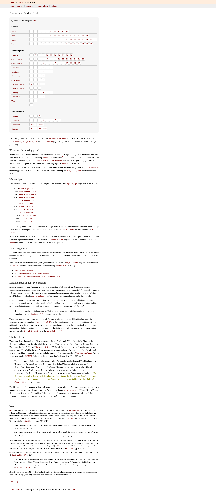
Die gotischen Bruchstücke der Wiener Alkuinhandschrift (37, 276)
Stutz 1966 (19, 382)
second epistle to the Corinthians (49, 160)
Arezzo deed (27, 221)
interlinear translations (57, 138)
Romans (15, 55)
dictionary (30, 6)
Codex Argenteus (26, 188)
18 (83, 35)
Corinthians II (17, 63)
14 (67, 35)
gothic (21, 2)
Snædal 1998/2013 (43, 322)
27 (67, 31)
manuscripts (47, 157)
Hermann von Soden (84, 353)
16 (75, 35)
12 (59, 35)
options (54, 6)
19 (87, 35)
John (13, 35)
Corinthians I (17, 59)
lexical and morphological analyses (23, 141)
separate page (72, 183)
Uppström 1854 (68, 229)
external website (56, 239)
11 (55, 31)
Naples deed (27, 218)
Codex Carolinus (26, 206)
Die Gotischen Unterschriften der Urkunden (31, 273)
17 (79, 35)
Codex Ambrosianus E (27, 203)
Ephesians (16, 67)
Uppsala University (31, 331)
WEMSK (29, 356)
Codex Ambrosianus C (27, 197)
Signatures (16, 124)
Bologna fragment (74, 170)
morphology (43, 6)
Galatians (15, 71)
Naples (33, 124)
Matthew (15, 31)
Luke (14, 40)
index (12, 6)
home (12, 2)
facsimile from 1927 (54, 331)
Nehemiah (16, 116)
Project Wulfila (15, 490)
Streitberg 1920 (74, 410)
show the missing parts (23, 20)
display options (38, 295)
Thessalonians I (18, 84)
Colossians (16, 80)
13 (63, 35)
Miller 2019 (70, 448)
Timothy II (16, 96)
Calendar (15, 128)
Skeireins (15, 120)
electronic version (71, 390)
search (20, 6)
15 (71, 35)
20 (95, 40)
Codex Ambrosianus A (27, 191)
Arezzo (40, 124)
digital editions (72, 262)
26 (63, 31)
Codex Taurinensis (27, 212)
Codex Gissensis (92, 167)
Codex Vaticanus (30, 215)
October (33, 129)
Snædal (15, 265)
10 (51, 31)
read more (70, 418)
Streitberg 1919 (61, 265)
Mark (14, 44)
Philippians (16, 76)
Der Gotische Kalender (23, 270)
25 (59, 31)
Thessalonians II (18, 88)
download (49, 141)
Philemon (15, 105)
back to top (14, 481)
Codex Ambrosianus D (27, 200)
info (35, 20)
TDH (73, 490)
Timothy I (15, 92)
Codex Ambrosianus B (27, 194)
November (43, 129)
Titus (14, 101)
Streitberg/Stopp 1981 (20, 455)
